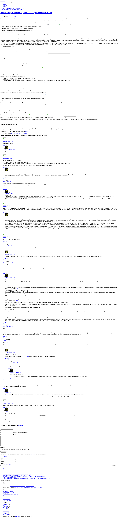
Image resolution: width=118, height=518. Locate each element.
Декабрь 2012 (6, 509)
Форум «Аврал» (6, 469)
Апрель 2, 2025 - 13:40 (10, 411)
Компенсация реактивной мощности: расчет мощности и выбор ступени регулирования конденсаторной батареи (27, 478)
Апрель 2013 (5, 508)
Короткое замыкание (15, 133)
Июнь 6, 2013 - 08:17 (9, 193)
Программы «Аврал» (7, 468)
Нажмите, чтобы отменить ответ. (6, 427)
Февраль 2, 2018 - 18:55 (13, 362)
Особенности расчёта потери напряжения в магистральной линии (17, 475)
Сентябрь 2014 (6, 506)
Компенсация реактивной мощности (10, 494)
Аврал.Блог (2, 1)
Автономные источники (8, 491)
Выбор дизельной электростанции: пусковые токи (11, 9)
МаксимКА (21, 425)
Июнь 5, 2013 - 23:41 (7, 181)
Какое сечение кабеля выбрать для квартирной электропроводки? (17, 474)
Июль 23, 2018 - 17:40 (7, 383)
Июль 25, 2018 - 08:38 (10, 392)
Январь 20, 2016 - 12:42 (10, 277)
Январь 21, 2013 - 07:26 (8, 141)
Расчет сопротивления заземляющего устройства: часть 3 (13, 8)
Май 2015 (5, 505)
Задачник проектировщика (8, 492)
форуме (26, 131)
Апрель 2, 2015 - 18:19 (10, 254)
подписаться (33, 454)
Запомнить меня (9, 463)
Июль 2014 (5, 507)
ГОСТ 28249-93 (26, 356)
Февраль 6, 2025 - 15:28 (8, 403)
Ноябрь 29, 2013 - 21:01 (10, 216)
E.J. (15, 16)
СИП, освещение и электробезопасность (11, 477)
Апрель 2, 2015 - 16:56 (7, 245)
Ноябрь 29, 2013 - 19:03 (8, 206)
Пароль (2, 461)
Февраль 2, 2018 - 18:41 (10, 352)
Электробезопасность (7, 500)
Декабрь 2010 (6, 514)
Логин (2, 459)
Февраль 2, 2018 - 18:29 (8, 340)
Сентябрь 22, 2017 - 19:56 (8, 326)
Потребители (5, 498)
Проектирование (24, 133)
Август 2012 (5, 512)
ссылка (17, 288)
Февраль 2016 (6, 504)
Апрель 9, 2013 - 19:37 (7, 158)
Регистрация (5, 456)
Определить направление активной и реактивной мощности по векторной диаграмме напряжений (24, 476)
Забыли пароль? (7, 464)
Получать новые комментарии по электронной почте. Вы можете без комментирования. (24, 454)
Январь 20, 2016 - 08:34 (8, 262)
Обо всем (5, 496)
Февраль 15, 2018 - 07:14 (15, 372)
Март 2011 (5, 513)
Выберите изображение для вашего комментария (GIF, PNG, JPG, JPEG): (15, 449)
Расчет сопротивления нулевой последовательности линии (26, 12)
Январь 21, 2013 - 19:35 (10, 149)
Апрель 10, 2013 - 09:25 (10, 171)
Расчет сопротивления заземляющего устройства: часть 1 (22, 482)
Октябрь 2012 (6, 511)
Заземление (5, 493)
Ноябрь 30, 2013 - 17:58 (8, 237)
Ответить (5, 145)
